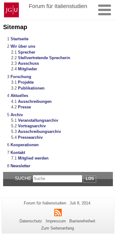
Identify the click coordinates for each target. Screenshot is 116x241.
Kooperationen (25, 144)
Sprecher (26, 52)
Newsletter (20, 166)
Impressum (56, 221)
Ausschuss (28, 63)
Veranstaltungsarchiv (38, 120)
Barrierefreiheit (82, 221)
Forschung (21, 76)
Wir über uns (23, 46)
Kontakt (18, 152)
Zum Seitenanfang (57, 228)
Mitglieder (27, 69)
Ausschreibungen (35, 101)
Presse (24, 107)
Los (90, 178)
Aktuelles (19, 95)
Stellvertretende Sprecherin (44, 57)
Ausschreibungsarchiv (39, 131)
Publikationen (31, 88)
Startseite (19, 39)
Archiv (17, 114)
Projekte (26, 82)
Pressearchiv (30, 137)
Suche (23, 178)
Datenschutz (30, 221)
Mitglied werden (33, 158)
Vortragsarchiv (32, 126)
